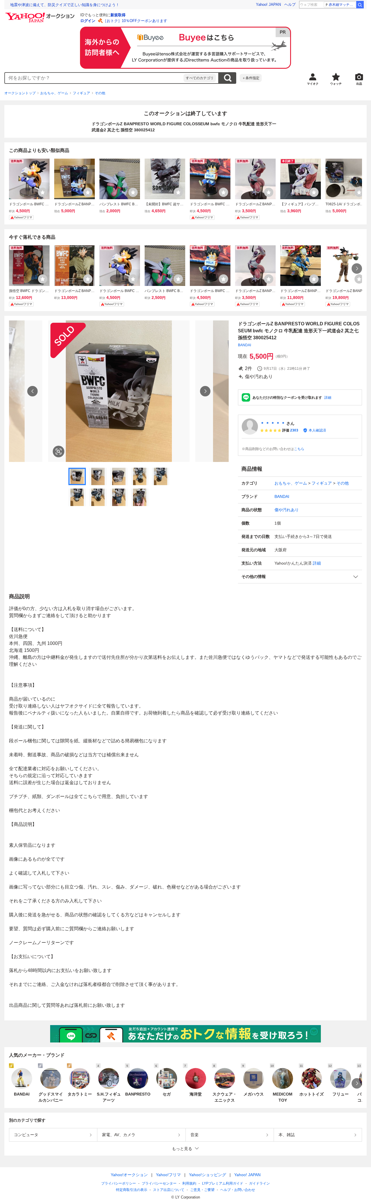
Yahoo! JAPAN (268, 4)
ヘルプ (290, 4)
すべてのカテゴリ (200, 78)
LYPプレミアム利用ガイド (222, 1183)
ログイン (87, 21)
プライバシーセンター (159, 1183)
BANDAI (244, 345)
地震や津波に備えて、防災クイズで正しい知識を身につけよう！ (64, 5)
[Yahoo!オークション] (40, 14)
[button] (300, 576)
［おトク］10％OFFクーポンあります (135, 21)
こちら (299, 449)
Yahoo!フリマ (168, 1174)
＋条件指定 (250, 78)
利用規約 (189, 1183)
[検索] (360, 4)
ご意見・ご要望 (202, 1190)
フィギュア (81, 93)
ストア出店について (168, 1190)
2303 (294, 430)
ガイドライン (259, 1183)
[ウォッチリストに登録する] (42, 192)
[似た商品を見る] (58, 451)
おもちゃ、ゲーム (54, 93)
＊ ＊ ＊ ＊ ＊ (272, 423)
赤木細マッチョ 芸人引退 (342, 5)
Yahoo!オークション (129, 1174)
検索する (227, 78)
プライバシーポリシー (118, 1183)
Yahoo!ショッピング (207, 1174)
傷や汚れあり (286, 509)
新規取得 (118, 15)
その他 (100, 93)
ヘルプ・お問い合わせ (237, 1190)
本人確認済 (317, 430)
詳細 (327, 398)
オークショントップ (20, 93)
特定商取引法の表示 (131, 1190)
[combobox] (94, 78)
